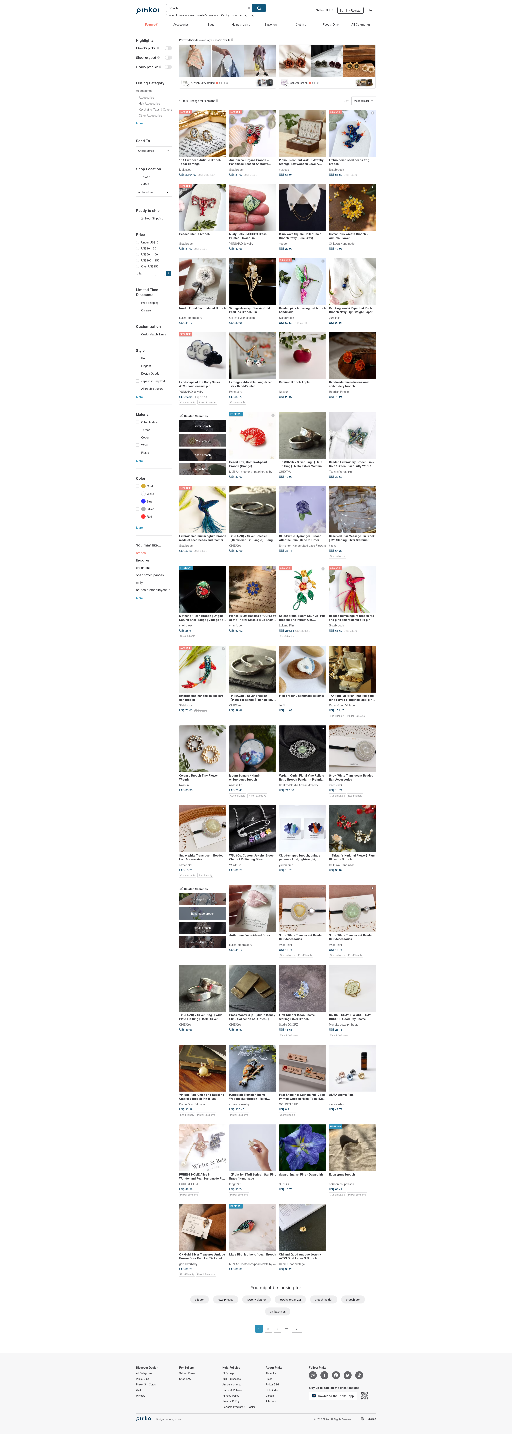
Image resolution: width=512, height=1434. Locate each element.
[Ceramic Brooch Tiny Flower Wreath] (202, 749)
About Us (271, 1373)
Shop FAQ (185, 1378)
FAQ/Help (228, 1373)
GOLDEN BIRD (288, 1104)
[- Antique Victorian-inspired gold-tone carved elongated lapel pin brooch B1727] (352, 669)
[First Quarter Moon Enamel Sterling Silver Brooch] (302, 988)
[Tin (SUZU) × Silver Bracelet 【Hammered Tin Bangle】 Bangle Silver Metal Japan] (252, 509)
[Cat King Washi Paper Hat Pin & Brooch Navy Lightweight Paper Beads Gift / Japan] (352, 281)
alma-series (336, 1104)
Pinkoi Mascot (274, 1390)
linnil (282, 705)
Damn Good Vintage (342, 705)
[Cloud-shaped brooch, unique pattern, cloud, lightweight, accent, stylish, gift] (302, 828)
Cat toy (225, 15)
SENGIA (284, 1184)
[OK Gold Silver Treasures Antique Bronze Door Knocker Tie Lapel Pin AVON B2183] (202, 1227)
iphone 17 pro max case (180, 15)
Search (259, 8)
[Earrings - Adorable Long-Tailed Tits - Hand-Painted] (252, 355)
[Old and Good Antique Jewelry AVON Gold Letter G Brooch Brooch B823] (302, 1227)
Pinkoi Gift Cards (146, 1384)
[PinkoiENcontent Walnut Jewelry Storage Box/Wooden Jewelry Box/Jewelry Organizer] (302, 133)
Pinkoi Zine (142, 1378)
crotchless (143, 567)
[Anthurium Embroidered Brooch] (252, 908)
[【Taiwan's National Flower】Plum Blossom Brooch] (352, 828)
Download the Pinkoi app (335, 1396)
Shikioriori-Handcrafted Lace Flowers (302, 545)
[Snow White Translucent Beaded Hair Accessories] (352, 749)
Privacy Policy (230, 1395)
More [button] (139, 123)
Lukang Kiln (286, 625)
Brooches (143, 560)
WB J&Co (235, 865)
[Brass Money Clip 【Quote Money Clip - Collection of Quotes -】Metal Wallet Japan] (252, 988)
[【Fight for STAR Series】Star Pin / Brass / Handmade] (252, 1148)
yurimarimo (286, 865)
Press (269, 1378)
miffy (139, 582)
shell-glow (185, 625)
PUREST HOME (189, 1184)
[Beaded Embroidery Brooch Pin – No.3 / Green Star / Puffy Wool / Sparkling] (352, 435)
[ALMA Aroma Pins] (352, 1068)
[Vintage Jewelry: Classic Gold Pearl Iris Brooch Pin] (252, 281)
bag (252, 15)
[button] (168, 273)
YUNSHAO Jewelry (241, 243)
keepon (283, 243)
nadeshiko (235, 785)
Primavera (235, 392)
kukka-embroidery (190, 317)
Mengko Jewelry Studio (343, 1024)
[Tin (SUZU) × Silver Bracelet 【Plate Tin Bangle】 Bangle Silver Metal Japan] (252, 669)
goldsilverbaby (188, 1264)
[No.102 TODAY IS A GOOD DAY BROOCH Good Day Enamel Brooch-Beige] (352, 988)
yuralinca (334, 317)
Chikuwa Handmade (342, 243)
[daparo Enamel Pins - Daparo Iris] (302, 1148)
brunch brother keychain (153, 589)
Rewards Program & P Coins (239, 1406)
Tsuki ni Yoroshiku (340, 472)
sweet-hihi (335, 785)
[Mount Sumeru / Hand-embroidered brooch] (252, 749)
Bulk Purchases (231, 1378)
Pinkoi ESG (272, 1384)
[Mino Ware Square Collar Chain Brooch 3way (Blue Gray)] (302, 207)
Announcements (231, 1384)
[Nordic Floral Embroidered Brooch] (202, 281)
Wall (138, 1390)
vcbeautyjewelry (239, 1104)
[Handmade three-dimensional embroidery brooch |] (352, 355)
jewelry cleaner (256, 1299)
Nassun (284, 392)
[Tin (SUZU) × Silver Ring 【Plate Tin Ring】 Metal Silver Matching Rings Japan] (302, 435)
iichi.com (271, 1401)
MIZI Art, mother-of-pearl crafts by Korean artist (259, 472)
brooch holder (323, 1299)
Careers (270, 1395)
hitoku (333, 545)
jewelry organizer (290, 1299)
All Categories (144, 1373)
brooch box (353, 1299)
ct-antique (235, 625)
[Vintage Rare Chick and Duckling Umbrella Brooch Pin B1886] (202, 1068)
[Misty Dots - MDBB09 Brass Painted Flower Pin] (252, 207)
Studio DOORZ (288, 1024)
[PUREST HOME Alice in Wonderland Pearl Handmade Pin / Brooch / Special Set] (202, 1148)
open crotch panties (150, 575)
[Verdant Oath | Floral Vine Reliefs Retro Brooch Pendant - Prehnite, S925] (302, 749)
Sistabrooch (236, 169)
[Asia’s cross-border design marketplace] (147, 10)
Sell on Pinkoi (324, 10)
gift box (199, 1299)
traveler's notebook (207, 15)
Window (140, 1395)
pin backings (278, 1311)
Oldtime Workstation (242, 317)
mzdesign (285, 169)
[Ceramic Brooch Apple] (302, 355)
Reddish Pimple (339, 392)
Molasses (185, 169)
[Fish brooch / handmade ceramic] (302, 669)
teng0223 (235, 1184)
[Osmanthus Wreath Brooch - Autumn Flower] (352, 207)
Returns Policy (230, 1401)
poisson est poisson (341, 1184)
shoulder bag (239, 15)
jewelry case (225, 1299)
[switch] (154, 48)
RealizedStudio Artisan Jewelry (298, 785)
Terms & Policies (232, 1390)
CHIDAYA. (285, 472)
